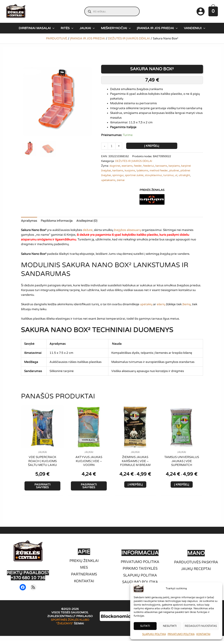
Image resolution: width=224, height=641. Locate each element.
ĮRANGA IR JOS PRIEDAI (87, 38)
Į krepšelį (151, 146)
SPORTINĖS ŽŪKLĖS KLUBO (70, 620)
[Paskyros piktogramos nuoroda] (200, 11)
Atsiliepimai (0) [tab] (86, 221)
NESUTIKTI (170, 626)
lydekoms (142, 170)
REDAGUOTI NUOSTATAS (201, 626)
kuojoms (130, 170)
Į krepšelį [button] (135, 484)
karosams (161, 165)
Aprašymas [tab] (29, 221)
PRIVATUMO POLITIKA (181, 634)
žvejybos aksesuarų (127, 230)
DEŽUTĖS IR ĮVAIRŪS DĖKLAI (129, 38)
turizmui (168, 175)
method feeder (159, 170)
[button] (52, 28)
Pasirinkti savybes (42, 486)
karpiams (174, 165)
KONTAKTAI (203, 634)
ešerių (161, 304)
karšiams (117, 170)
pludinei (174, 170)
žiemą (186, 304)
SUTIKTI (145, 626)
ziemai (121, 180)
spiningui (118, 175)
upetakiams (108, 180)
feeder (138, 165)
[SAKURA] (152, 199)
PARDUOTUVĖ (56, 38)
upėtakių (146, 304)
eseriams (127, 165)
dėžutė (88, 230)
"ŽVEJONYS (64, 623)
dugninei (115, 165)
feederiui (148, 165)
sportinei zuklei (134, 175)
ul (176, 175)
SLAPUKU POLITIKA (154, 634)
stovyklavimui (153, 175)
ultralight (184, 175)
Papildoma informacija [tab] (57, 221)
